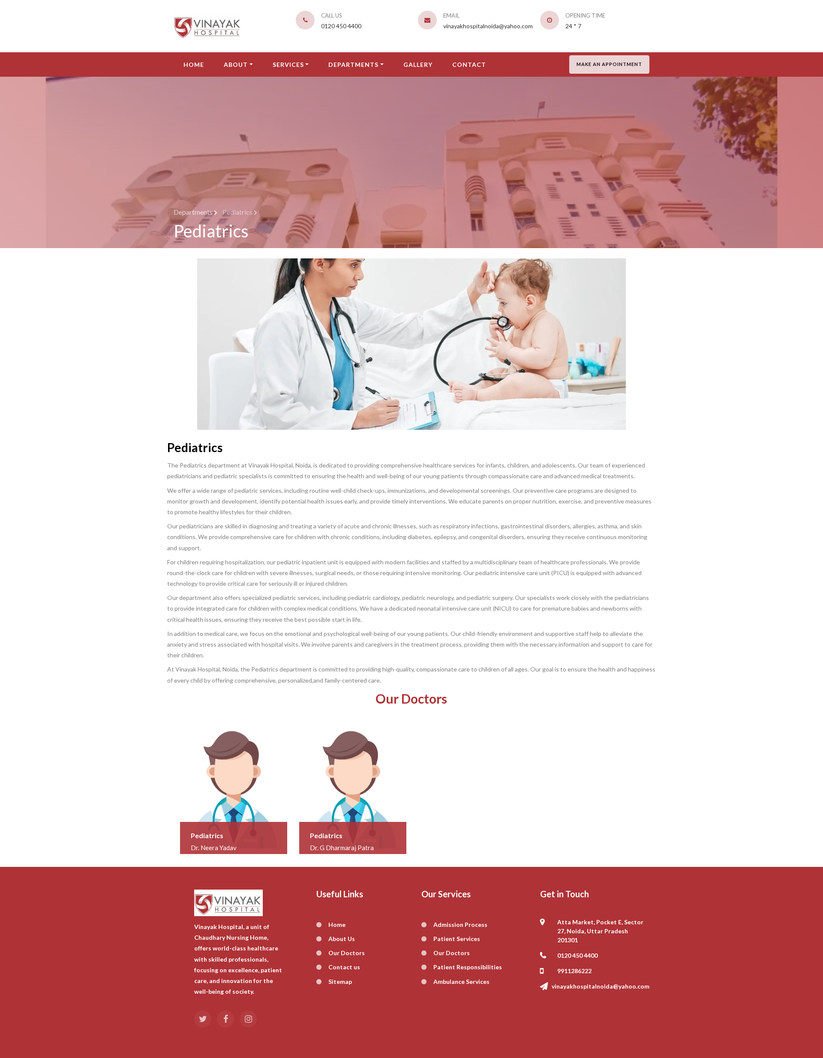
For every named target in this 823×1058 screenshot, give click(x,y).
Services (288, 64)
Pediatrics (194, 447)
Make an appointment (609, 64)
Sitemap (340, 981)
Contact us (344, 967)
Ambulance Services (461, 981)
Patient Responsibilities (467, 967)
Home (193, 64)
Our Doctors (346, 952)
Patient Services (456, 938)
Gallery (418, 64)
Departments (353, 64)
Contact (469, 64)
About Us (341, 938)
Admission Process (460, 924)
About (236, 64)
